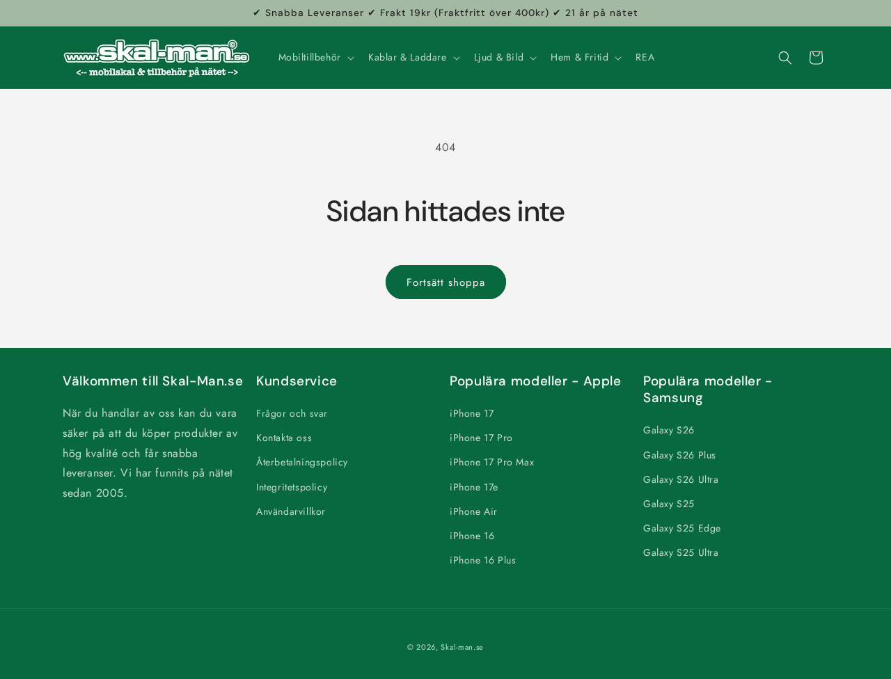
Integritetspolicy (291, 487)
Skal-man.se (462, 647)
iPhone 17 (472, 413)
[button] (315, 57)
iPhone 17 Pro (481, 438)
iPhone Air (474, 511)
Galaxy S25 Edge (682, 528)
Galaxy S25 (669, 504)
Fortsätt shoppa (446, 282)
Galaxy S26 (669, 431)
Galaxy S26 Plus (679, 455)
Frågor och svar (292, 413)
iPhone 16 (472, 536)
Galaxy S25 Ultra (681, 553)
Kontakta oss (284, 438)
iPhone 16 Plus (483, 560)
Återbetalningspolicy (302, 463)
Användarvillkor (291, 511)
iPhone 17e (474, 487)
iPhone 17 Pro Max (492, 463)
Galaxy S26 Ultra (681, 479)
